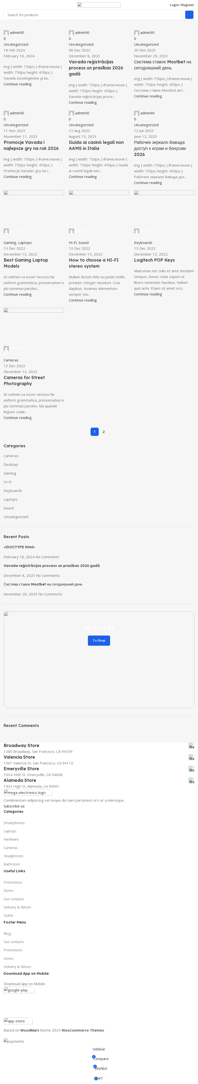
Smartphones (14, 822)
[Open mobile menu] (5, 5)
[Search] (189, 15)
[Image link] (28, 792)
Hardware (11, 839)
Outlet (8, 915)
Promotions (13, 882)
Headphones (13, 856)
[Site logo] (99, 4)
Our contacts (14, 899)
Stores (9, 890)
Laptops (10, 831)
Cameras (11, 847)
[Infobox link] (99, 745)
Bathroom (12, 864)
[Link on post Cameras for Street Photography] (99, 522)
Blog (7, 933)
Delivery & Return (17, 907)
